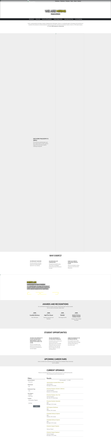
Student (30, 394)
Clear (36, 406)
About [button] (75, 1)
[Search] (82, 1)
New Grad (30, 396)
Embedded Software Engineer (53, 413)
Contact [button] (79, 1)
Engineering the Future (32, 293)
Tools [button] (72, 1)
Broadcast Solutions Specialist (53, 401)
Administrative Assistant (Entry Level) (55, 382)
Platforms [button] (62, 1)
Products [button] (68, 1)
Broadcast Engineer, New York (53, 395)
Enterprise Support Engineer (53, 426)
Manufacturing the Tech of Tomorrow (48, 293)
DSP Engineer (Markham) (52, 407)
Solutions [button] (57, 1)
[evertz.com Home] (34, 1)
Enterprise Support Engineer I (53, 432)
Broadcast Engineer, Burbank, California (55, 388)
